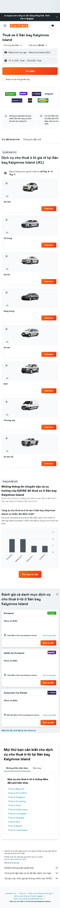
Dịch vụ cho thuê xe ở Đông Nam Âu (28, 899)
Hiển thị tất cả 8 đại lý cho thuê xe (18, 730)
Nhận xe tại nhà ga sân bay (18, 79)
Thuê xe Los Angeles (17, 813)
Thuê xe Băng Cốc (16, 789)
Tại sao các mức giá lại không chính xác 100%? (28, 878)
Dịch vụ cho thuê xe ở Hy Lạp (40, 893)
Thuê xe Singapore (16, 797)
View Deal (49, 209)
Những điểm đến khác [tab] (17, 768)
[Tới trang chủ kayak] (19, 25)
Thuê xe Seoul (14, 805)
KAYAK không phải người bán (19, 867)
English (30, 18)
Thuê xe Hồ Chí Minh (17, 793)
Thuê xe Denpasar (16, 817)
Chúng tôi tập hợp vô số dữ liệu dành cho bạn (27, 873)
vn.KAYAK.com (10, 893)
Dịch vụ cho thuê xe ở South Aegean (28, 896)
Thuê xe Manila (15, 826)
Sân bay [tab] (37, 768)
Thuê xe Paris (14, 821)
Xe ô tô (22, 893)
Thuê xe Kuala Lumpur (18, 809)
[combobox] (13, 45)
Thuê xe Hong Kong (17, 801)
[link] (30, 574)
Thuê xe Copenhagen (18, 830)
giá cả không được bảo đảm (15, 859)
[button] (57, 17)
